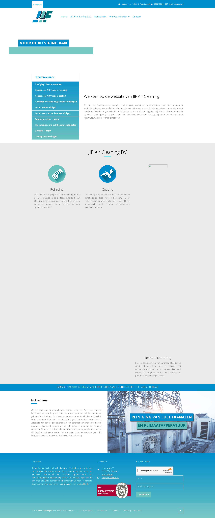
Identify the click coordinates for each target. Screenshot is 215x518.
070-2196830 (158, 4)
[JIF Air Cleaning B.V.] (42, 16)
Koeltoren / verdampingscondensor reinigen (56, 101)
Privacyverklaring (86, 511)
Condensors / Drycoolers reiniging (51, 90)
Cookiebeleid (102, 511)
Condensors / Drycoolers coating (50, 96)
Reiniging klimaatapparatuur (48, 84)
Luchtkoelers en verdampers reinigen (52, 113)
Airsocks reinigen (43, 131)
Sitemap (115, 511)
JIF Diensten (37, 4)
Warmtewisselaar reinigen (47, 119)
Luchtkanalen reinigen (45, 107)
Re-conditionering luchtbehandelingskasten (55, 125)
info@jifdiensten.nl (176, 4)
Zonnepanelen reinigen (46, 136)
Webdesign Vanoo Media (133, 511)
